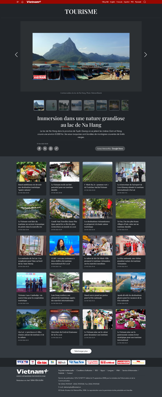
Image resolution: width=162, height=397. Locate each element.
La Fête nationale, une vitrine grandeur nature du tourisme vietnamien (129, 261)
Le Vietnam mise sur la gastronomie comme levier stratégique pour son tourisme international (129, 336)
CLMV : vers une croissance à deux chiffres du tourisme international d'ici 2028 (62, 261)
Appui (103, 370)
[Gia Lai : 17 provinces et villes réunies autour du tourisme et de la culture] (31, 319)
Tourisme (81, 11)
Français (119, 2)
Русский (138, 2)
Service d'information (129, 370)
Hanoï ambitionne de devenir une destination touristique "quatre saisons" (30, 187)
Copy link (56, 148)
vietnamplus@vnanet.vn (72, 387)
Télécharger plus (81, 351)
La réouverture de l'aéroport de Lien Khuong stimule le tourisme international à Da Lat (130, 187)
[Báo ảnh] (123, 362)
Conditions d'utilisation (84, 370)
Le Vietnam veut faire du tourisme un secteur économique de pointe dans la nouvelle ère (31, 224)
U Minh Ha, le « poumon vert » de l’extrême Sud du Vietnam (96, 185)
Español (126, 2)
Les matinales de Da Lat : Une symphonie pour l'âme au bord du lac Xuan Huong (30, 261)
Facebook (39, 148)
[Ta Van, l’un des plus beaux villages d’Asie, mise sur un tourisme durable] (130, 209)
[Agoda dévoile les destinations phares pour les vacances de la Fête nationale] (130, 282)
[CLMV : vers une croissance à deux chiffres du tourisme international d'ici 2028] (64, 245)
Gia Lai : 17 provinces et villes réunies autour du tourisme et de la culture (31, 334)
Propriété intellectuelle (66, 370)
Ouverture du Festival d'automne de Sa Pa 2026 (64, 333)
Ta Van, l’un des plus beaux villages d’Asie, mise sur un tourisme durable (128, 224)
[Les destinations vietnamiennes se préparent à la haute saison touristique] (97, 209)
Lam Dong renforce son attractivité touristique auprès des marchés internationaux (63, 298)
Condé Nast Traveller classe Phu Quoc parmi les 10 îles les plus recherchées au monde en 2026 (64, 224)
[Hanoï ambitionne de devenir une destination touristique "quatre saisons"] (31, 172)
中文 (132, 2)
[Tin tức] (42, 362)
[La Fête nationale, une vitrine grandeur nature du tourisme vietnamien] (130, 245)
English (112, 2)
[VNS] (77, 362)
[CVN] (92, 362)
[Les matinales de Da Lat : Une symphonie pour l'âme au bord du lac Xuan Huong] (31, 245)
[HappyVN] (138, 362)
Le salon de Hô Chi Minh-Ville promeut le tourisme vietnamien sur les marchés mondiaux (97, 261)
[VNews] (32, 362)
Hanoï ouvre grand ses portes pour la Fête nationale (96, 296)
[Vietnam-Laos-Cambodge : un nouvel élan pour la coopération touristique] (31, 282)
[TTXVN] (22, 362)
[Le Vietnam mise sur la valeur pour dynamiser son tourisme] (97, 319)
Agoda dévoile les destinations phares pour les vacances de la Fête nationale (129, 298)
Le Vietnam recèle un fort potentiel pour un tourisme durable (62, 187)
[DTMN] (107, 362)
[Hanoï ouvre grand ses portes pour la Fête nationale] (97, 282)
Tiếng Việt (105, 2)
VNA (118, 370)
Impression (50, 148)
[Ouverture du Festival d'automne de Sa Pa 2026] (64, 319)
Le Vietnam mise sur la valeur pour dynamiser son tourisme (96, 333)
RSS (96, 370)
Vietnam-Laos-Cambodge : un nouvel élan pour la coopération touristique (31, 298)
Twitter (45, 148)
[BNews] (52, 362)
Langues (111, 370)
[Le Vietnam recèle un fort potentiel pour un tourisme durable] (64, 172)
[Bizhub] (62, 362)
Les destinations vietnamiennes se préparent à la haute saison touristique (97, 224)
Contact (70, 373)
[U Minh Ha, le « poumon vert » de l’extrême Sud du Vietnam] (97, 172)
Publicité (61, 373)
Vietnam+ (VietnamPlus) (34, 2)
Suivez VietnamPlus (104, 148)
